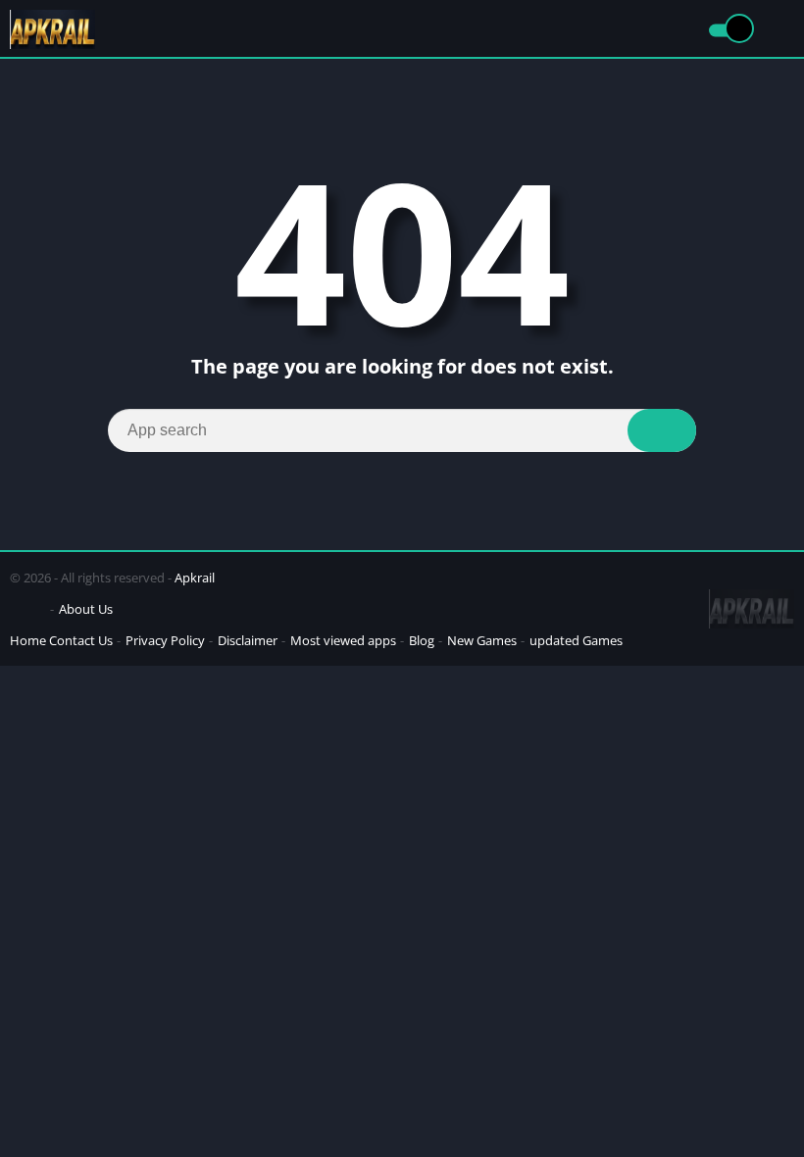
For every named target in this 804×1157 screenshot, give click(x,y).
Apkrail (195, 577)
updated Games (576, 640)
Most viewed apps (343, 640)
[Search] (662, 430)
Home (28, 640)
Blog (421, 640)
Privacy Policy (165, 640)
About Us (86, 609)
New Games (482, 640)
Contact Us (81, 640)
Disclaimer (247, 640)
